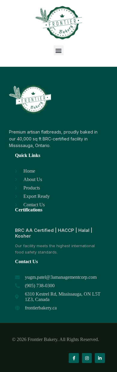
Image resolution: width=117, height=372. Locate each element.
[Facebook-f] (74, 358)
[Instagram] (87, 358)
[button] (59, 50)
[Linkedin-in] (100, 358)
